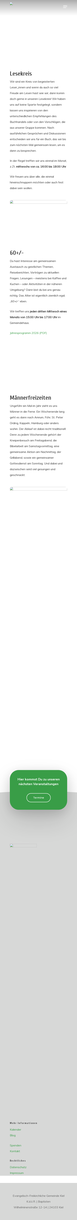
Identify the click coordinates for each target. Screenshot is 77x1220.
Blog (13, 1135)
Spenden (15, 1145)
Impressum (17, 1173)
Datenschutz (18, 1167)
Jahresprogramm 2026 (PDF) (28, 333)
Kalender (15, 1129)
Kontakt (15, 1151)
